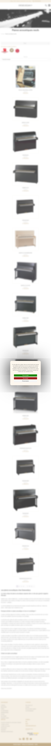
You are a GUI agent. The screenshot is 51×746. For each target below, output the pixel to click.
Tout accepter (25, 375)
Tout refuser (25, 378)
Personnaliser (25, 381)
